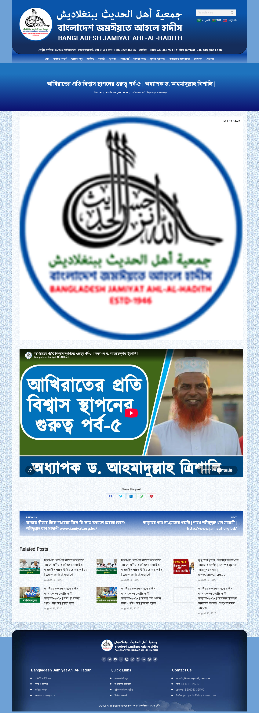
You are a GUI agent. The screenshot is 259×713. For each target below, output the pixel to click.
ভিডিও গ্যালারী (121, 695)
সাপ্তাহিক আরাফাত (123, 683)
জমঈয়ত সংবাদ (41, 689)
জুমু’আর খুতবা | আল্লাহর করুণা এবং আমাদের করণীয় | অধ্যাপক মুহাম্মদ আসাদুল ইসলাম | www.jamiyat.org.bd (218, 567)
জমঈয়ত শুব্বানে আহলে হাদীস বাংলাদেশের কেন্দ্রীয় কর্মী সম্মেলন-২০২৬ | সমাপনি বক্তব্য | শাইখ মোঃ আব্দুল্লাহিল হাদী (62, 596)
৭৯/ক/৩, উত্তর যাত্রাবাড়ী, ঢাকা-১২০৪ (193, 678)
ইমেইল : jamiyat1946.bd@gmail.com (196, 695)
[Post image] (30, 566)
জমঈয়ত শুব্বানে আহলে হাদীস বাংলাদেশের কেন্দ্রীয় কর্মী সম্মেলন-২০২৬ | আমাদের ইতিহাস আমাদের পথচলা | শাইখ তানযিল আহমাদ (217, 598)
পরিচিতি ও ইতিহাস (43, 678)
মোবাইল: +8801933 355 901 (191, 689)
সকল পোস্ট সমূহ (121, 678)
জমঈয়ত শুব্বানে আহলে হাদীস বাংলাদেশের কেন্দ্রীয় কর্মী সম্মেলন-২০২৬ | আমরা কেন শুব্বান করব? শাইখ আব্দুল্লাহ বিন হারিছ (141, 596)
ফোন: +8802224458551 (189, 683)
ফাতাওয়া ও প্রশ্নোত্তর (45, 695)
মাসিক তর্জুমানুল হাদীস (124, 689)
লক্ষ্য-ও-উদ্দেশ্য (41, 683)
